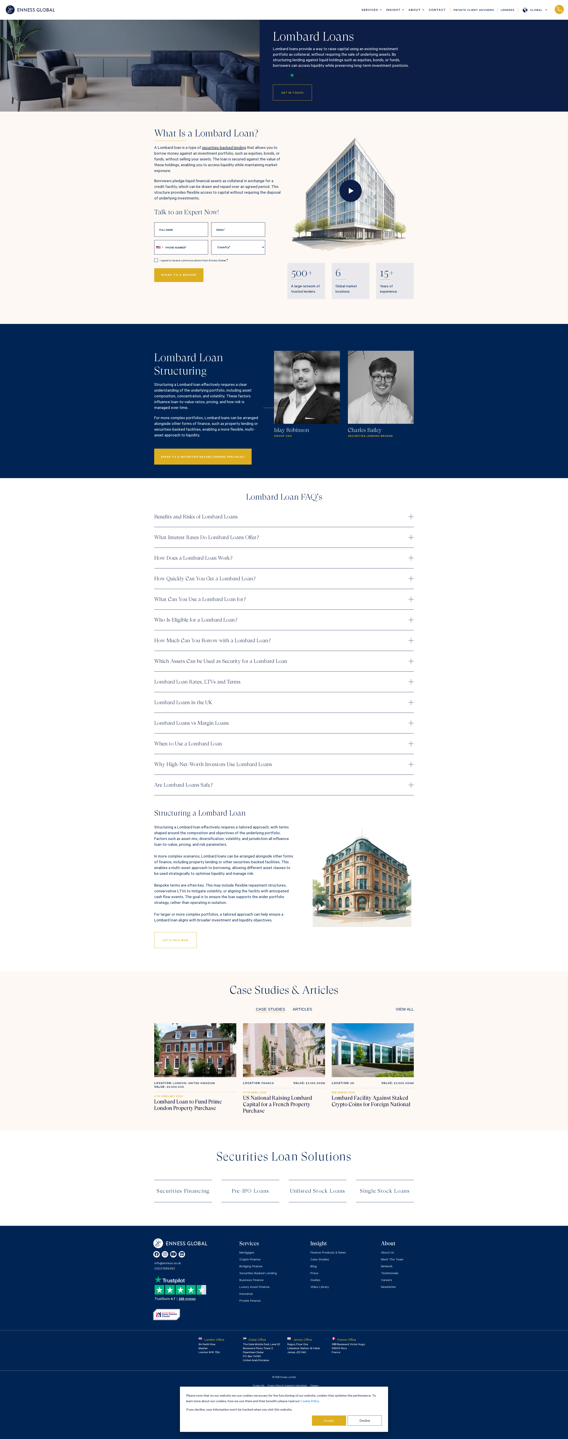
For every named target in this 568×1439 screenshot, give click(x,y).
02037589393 (559, 10)
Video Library (319, 1287)
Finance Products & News (328, 1253)
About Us (387, 1253)
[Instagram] (165, 1254)
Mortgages (246, 1253)
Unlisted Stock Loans (317, 1191)
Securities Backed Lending (258, 1273)
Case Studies (270, 1009)
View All (405, 1009)
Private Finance (250, 1301)
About (414, 10)
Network (386, 1267)
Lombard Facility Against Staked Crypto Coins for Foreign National (371, 1101)
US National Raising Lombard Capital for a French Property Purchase (277, 1104)
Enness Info (258, 1386)
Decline (365, 1420)
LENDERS (508, 10)
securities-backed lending (224, 148)
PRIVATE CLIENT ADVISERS (474, 10)
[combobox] (159, 247)
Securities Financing (183, 1191)
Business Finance (251, 1280)
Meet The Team (392, 1260)
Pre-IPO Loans (250, 1191)
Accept (329, 1420)
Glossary (314, 1386)
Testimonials (389, 1273)
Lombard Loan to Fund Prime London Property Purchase (188, 1105)
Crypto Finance (249, 1260)
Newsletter (388, 1287)
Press (314, 1273)
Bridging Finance (250, 1267)
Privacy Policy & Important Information (287, 1386)
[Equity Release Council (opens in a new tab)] (166, 1314)
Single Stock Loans (385, 1191)
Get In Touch (292, 93)
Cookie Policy (309, 1401)
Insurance (246, 1294)
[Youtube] (173, 1254)
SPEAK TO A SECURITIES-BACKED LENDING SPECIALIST (203, 457)
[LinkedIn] (182, 1254)
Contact (437, 10)
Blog (313, 1267)
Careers (386, 1280)
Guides (315, 1280)
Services (369, 10)
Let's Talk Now (175, 940)
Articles (302, 1009)
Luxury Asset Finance (254, 1287)
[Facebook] (156, 1254)
